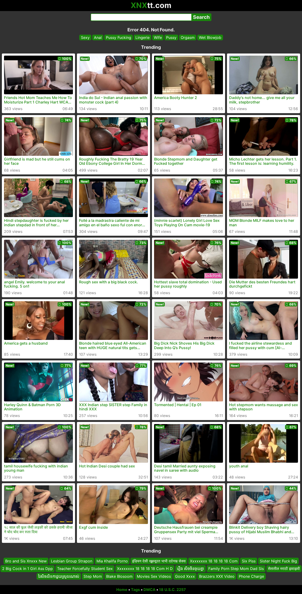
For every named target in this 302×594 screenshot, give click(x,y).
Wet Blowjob (210, 37)
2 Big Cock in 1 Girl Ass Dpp (27, 568)
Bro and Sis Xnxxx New (26, 561)
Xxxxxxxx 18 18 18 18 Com (214, 561)
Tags (135, 589)
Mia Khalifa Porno (112, 561)
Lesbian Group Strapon (71, 561)
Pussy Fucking (118, 37)
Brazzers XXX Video (217, 576)
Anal (98, 37)
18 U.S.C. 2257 (172, 589)
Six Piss (249, 561)
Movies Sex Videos (154, 576)
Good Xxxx (185, 576)
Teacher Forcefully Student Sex (85, 568)
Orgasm (188, 37)
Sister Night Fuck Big (278, 561)
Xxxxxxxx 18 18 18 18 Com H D (145, 568)
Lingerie (142, 37)
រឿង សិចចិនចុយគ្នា (190, 568)
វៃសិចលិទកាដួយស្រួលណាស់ (58, 576)
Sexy (85, 37)
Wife (158, 37)
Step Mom (93, 576)
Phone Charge (251, 576)
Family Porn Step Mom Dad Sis (236, 568)
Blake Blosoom (119, 576)
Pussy (171, 37)
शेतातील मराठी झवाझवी (284, 568)
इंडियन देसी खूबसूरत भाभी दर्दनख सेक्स (159, 561)
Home (121, 589)
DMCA (149, 589)
